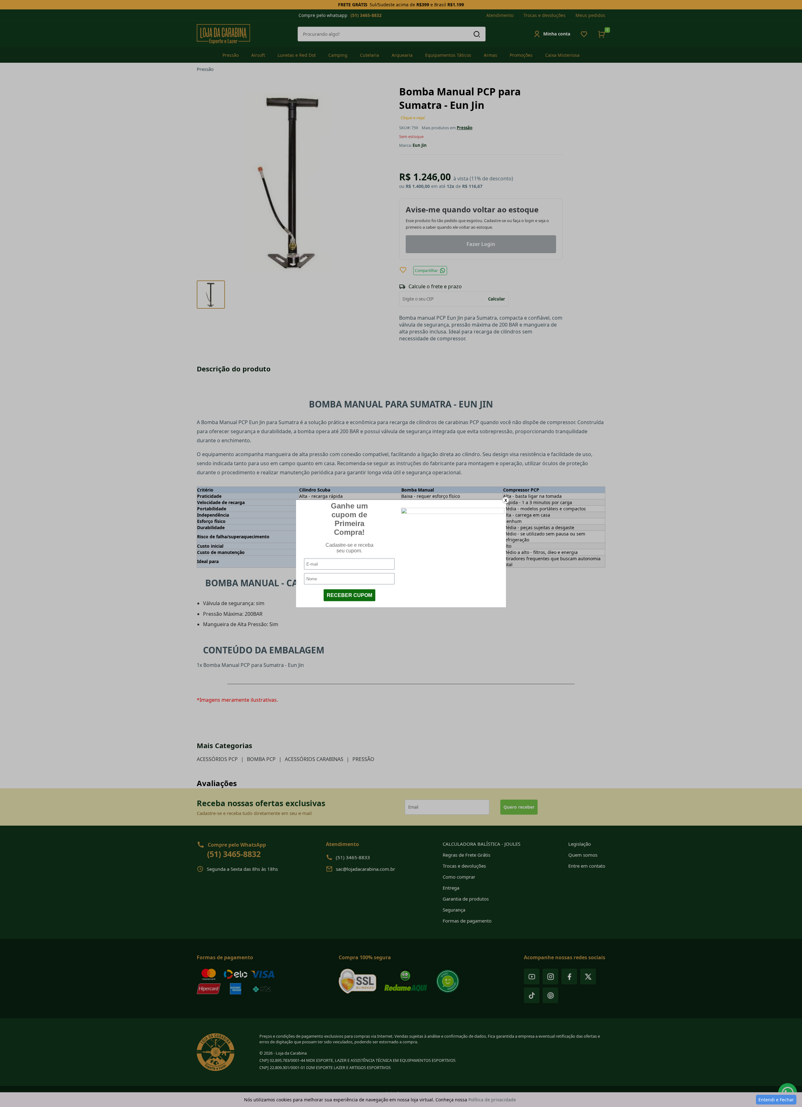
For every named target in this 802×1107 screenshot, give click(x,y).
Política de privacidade (492, 1100)
